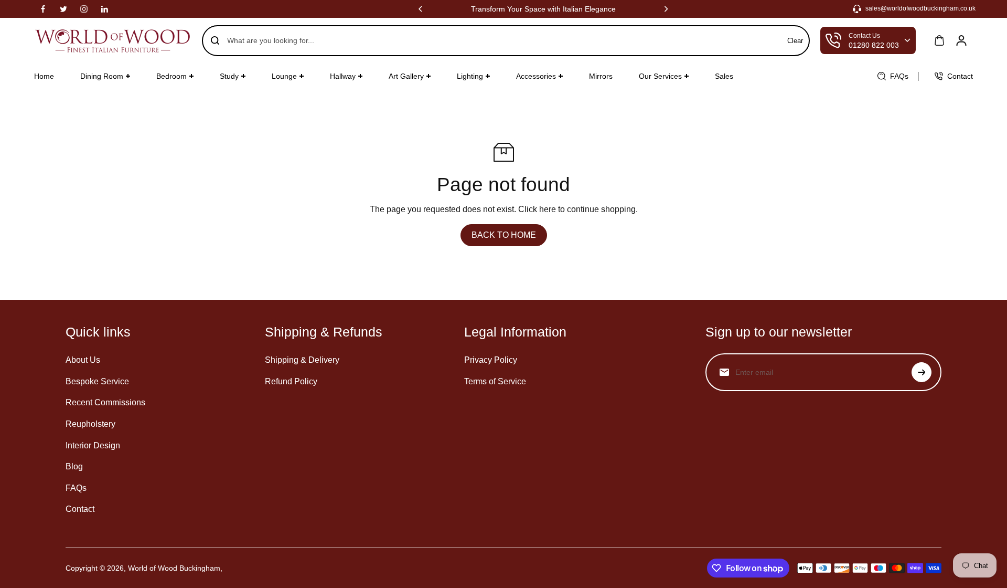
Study (229, 76)
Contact (80, 509)
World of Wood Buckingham (174, 568)
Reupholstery (90, 423)
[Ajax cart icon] (939, 40)
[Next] (665, 9)
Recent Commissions (105, 402)
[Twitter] (63, 9)
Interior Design (93, 445)
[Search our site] (215, 40)
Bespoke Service (97, 381)
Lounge (284, 76)
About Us (83, 359)
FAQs (76, 488)
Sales (724, 76)
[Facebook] (43, 9)
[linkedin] (104, 9)
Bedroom (171, 76)
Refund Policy (291, 381)
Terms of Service (495, 381)
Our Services (660, 76)
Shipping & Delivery (302, 359)
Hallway (343, 76)
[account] (961, 40)
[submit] (921, 372)
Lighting (470, 76)
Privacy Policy (490, 359)
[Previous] (421, 9)
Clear (795, 41)
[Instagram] (84, 9)
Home (44, 76)
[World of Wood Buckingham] (112, 41)
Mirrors (601, 76)
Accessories (536, 76)
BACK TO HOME (504, 234)
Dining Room (101, 76)
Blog (74, 466)
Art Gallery (406, 76)
